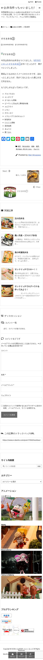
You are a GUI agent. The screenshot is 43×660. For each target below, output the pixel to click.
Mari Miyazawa (34, 155)
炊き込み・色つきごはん (24, 149)
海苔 (28, 27)
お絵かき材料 (17, 27)
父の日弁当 (19, 218)
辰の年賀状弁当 (21, 252)
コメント (4, 350)
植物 (32, 146)
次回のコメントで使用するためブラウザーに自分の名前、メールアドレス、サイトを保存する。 (22, 407)
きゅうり (36, 149)
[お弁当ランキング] (27, 630)
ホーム (5, 27)
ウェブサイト (6, 395)
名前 (3, 375)
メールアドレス (7, 385)
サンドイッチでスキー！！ (26, 269)
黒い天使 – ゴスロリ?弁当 (26, 235)
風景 (37, 146)
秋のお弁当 (26, 146)
